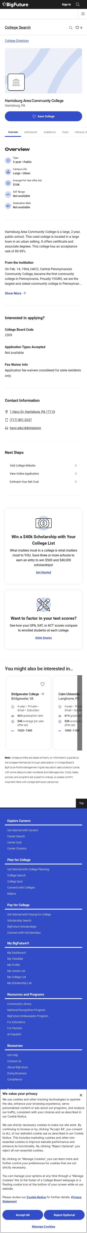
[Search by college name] (71, 27)
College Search (18, 27)
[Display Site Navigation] (83, 13)
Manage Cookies (43, 1226)
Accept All (23, 1215)
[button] (7, 712)
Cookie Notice (36, 1197)
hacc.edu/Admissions (25, 428)
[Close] (80, 1095)
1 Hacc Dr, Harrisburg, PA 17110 (32, 412)
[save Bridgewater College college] (43, 684)
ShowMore (13, 293)
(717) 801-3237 (21, 420)
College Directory (17, 41)
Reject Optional (64, 1215)
